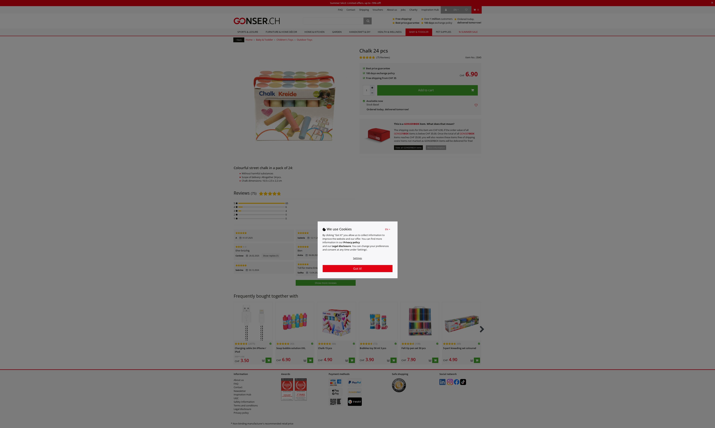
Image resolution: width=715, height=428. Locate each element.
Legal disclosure (341, 246)
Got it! (357, 268)
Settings (357, 258)
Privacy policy (351, 242)
